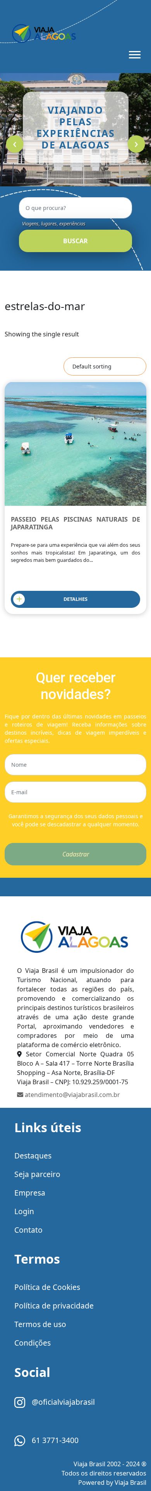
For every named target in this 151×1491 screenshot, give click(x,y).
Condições (32, 1342)
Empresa (29, 1192)
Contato (28, 1230)
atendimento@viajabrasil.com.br (71, 1094)
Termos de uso (40, 1324)
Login (24, 1211)
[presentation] (15, 144)
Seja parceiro (37, 1174)
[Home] (75, 936)
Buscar (75, 241)
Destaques (32, 1155)
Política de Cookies (47, 1287)
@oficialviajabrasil (62, 1402)
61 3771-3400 (54, 1440)
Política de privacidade (54, 1305)
